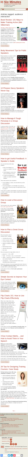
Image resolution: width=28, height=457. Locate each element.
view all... (2, 421)
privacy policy (19, 448)
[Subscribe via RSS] (11, 441)
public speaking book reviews (19, 42)
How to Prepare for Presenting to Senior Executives (10, 418)
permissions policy (12, 448)
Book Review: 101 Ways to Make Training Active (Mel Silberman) (12, 22)
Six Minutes (12, 2)
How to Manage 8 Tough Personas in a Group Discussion (11, 121)
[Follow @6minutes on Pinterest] (16, 444)
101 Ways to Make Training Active (7, 27)
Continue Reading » (5, 45)
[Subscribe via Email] (11, 439)
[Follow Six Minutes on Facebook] (13, 444)
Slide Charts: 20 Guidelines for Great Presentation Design (11, 430)
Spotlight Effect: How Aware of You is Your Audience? (10, 426)
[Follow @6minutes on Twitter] (11, 444)
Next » (14, 410)
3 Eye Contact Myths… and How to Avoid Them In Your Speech (12, 338)
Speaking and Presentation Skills (12, 4)
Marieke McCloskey (10, 398)
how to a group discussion (7, 206)
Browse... (3, 8)
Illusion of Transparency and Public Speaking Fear (10, 425)
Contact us (17, 451)
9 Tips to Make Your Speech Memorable (8, 420)
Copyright (12, 446)
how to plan (6, 127)
